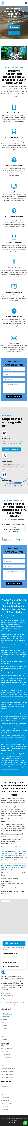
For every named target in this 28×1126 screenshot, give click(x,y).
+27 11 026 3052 (6, 993)
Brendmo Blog (5, 1106)
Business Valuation (14, 113)
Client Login (15, 33)
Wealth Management (14, 166)
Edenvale (10, 631)
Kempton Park (16, 628)
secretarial (23, 527)
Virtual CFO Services (14, 243)
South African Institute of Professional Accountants (13, 849)
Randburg (3, 628)
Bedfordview (4, 631)
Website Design (6, 1118)
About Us (4, 1094)
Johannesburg (19, 626)
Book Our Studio (6, 1089)
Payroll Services (14, 268)
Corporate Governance (14, 137)
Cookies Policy (5, 1097)
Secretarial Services (7, 1060)
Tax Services (14, 343)
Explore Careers (6, 1086)
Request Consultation (14, 396)
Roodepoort (9, 628)
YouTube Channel (6, 1109)
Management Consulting (14, 216)
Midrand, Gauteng (7, 1013)
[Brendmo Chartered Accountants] (3, 3)
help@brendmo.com (8, 995)
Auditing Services (14, 192)
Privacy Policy (5, 1100)
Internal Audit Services (14, 317)
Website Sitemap (6, 1112)
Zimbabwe (4, 1039)
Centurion (8, 626)
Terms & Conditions (7, 1103)
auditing (13, 978)
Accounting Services (14, 292)
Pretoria (13, 626)
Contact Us (15, 27)
